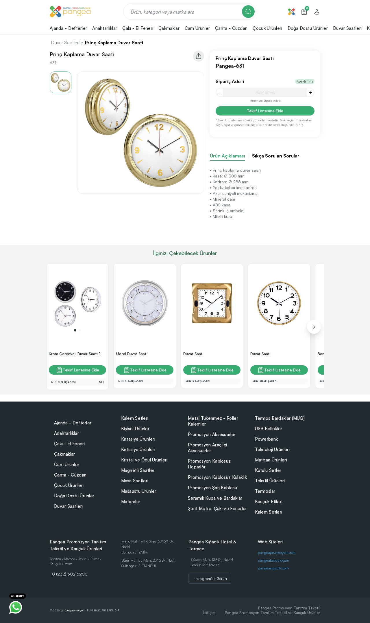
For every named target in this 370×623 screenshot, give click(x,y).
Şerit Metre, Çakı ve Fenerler (217, 508)
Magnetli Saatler (138, 470)
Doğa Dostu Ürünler (74, 496)
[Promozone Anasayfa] (70, 11)
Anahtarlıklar (66, 433)
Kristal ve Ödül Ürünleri (144, 460)
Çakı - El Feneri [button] (137, 28)
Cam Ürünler (66, 464)
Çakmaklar (64, 454)
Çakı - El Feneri (69, 443)
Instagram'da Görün (211, 578)
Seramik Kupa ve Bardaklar (215, 498)
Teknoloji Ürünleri (272, 449)
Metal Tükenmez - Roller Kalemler (213, 421)
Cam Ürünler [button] (197, 28)
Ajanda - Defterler (72, 423)
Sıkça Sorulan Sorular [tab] (275, 156)
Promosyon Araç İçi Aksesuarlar (207, 447)
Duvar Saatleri (65, 42)
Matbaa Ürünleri (271, 460)
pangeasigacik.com (273, 568)
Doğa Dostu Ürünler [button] (308, 28)
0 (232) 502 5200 (70, 573)
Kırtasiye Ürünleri (138, 439)
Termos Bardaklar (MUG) (280, 418)
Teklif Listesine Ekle (265, 110)
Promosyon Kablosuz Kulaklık (217, 477)
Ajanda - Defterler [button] (68, 28)
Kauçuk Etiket (269, 501)
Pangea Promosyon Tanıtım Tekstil (289, 608)
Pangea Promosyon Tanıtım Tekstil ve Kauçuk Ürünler (272, 612)
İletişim (209, 612)
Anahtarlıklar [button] (104, 28)
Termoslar (265, 491)
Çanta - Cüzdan (70, 475)
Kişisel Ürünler (135, 428)
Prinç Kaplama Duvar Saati (114, 42)
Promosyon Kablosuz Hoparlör (209, 464)
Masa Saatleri (135, 480)
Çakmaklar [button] (169, 28)
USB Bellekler (268, 428)
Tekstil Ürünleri (270, 480)
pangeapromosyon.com (276, 552)
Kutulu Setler (268, 470)
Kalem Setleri (135, 418)
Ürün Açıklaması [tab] (227, 156)
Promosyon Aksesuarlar (211, 434)
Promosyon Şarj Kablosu (212, 487)
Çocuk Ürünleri (69, 485)
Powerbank (266, 439)
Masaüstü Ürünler (138, 491)
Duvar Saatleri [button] (347, 28)
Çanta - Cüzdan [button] (231, 28)
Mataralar (130, 501)
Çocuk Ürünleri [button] (267, 28)
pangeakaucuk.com (273, 560)
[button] (75, 330)
